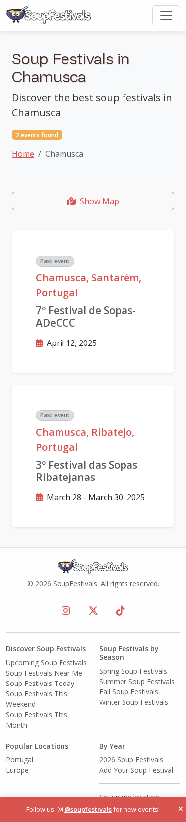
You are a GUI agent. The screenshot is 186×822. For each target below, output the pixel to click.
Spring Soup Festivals (133, 671)
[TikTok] (120, 610)
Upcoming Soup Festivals (46, 662)
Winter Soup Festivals (133, 702)
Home (23, 153)
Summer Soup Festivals (137, 681)
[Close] (180, 809)
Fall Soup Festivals (128, 691)
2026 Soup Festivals (131, 759)
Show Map (99, 201)
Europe (17, 770)
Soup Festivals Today (40, 683)
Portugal (19, 759)
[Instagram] (66, 610)
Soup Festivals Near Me (44, 673)
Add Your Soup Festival (136, 770)
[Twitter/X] (93, 610)
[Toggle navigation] (166, 15)
